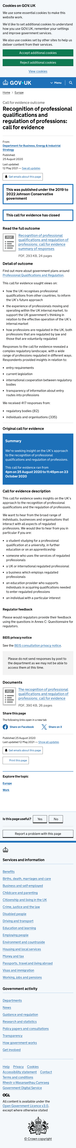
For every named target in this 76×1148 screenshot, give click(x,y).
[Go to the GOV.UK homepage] (17, 82)
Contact (46, 1072)
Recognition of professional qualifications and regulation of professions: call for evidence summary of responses (43, 242)
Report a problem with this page (38, 834)
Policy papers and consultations (26, 1029)
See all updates (31, 168)
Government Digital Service (22, 1088)
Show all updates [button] (48, 742)
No (58, 819)
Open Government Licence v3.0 (25, 1106)
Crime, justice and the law (21, 907)
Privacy (18, 1067)
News (7, 1007)
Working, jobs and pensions (22, 977)
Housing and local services (22, 949)
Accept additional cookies (38, 53)
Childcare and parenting (20, 893)
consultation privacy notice (37, 645)
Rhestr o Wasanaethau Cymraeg (26, 1083)
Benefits (9, 872)
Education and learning (19, 928)
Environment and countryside (24, 942)
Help (6, 1067)
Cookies (33, 1067)
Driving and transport (18, 921)
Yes (42, 819)
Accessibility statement (20, 1072)
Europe (19, 92)
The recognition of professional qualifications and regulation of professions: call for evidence (43, 694)
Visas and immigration (18, 970)
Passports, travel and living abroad (28, 963)
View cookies (38, 71)
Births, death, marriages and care (27, 879)
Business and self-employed (23, 886)
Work (6, 790)
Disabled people (14, 914)
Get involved (12, 1050)
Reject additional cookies (38, 62)
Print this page (18, 760)
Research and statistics (20, 1022)
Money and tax (13, 956)
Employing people (15, 935)
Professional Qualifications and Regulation (33, 275)
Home (6, 92)
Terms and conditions (18, 1077)
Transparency (12, 1036)
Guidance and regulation (20, 1014)
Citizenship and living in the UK (25, 900)
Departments (12, 1000)
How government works (20, 1043)
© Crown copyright (38, 1139)
